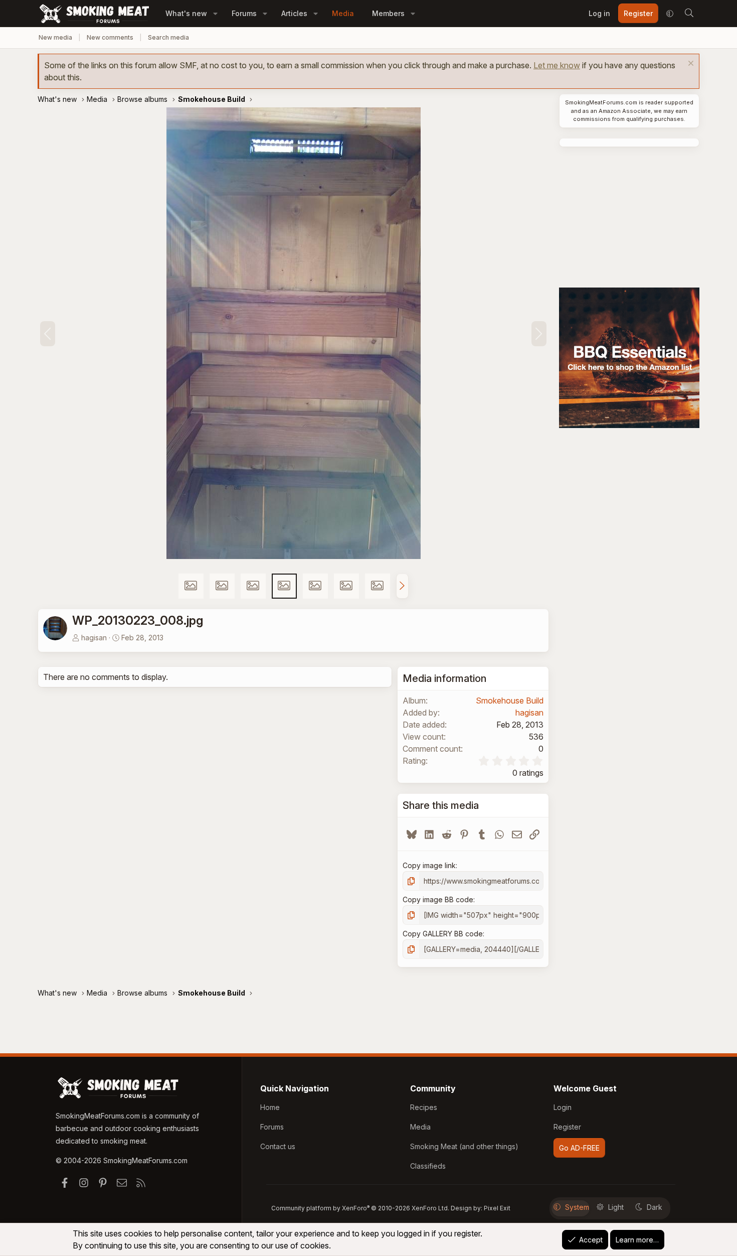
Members (388, 13)
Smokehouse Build (509, 700)
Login (563, 1107)
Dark (654, 1207)
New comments (110, 37)
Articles (294, 13)
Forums (244, 13)
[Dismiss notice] (689, 64)
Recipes (423, 1107)
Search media (168, 37)
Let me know (556, 65)
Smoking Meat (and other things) (464, 1146)
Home (270, 1107)
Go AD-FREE (579, 1148)
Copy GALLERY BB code (443, 933)
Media (343, 13)
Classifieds (428, 1166)
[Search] (688, 14)
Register (567, 1127)
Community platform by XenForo (360, 1208)
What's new (186, 13)
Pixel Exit (497, 1208)
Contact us (277, 1146)
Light (616, 1207)
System (577, 1207)
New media (55, 37)
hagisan (94, 637)
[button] (215, 13)
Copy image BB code (438, 899)
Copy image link (429, 865)
